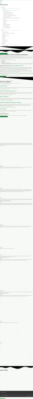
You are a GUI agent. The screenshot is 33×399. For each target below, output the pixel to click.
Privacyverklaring (4, 42)
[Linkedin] (4, 392)
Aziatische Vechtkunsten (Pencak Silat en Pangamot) (10, 102)
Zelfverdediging (4, 23)
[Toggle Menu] (10, 8)
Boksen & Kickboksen (4, 96)
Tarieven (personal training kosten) (5, 35)
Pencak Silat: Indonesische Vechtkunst (7, 24)
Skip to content (1, 0)
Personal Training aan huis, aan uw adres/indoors (8, 12)
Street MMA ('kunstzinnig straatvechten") (8, 90)
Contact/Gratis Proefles (3, 43)
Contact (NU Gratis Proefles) (5, 45)
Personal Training (3, 85)
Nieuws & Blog (3, 34)
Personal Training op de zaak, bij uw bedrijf (7, 13)
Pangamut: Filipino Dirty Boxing (6, 25)
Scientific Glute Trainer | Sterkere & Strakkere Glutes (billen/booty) (9, 15)
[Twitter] (2, 392)
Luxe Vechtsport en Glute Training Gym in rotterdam (8, 14)
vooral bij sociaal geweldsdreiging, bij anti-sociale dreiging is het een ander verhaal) (22, 73)
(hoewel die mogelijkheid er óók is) (16, 65)
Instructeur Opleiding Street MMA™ (6, 26)
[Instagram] (3, 392)
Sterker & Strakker (4, 4)
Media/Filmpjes (3, 36)
